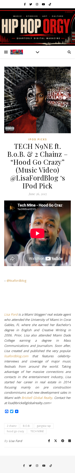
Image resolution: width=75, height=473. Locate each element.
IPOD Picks (37, 139)
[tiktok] (50, 4)
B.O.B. (26, 426)
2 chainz (11, 426)
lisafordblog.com (16, 356)
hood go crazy (15, 431)
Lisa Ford (11, 314)
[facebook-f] (25, 4)
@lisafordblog (16, 280)
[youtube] (44, 4)
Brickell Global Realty (36, 398)
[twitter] (31, 4)
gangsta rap (44, 426)
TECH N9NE (37, 431)
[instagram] (37, 4)
